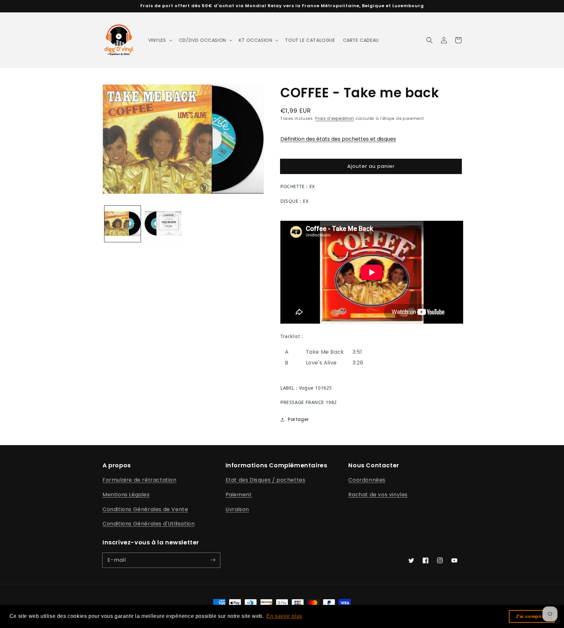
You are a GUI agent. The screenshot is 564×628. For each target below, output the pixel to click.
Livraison (237, 509)
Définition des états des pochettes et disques (338, 139)
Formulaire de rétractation (139, 480)
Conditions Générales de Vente (145, 509)
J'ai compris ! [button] (532, 616)
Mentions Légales (126, 494)
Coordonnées (366, 480)
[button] (159, 40)
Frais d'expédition (334, 118)
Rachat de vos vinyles (378, 494)
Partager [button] (298, 419)
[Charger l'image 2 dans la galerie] (162, 223)
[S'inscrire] (213, 560)
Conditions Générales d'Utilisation (148, 523)
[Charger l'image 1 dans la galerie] (122, 223)
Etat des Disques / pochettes (266, 480)
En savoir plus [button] (284, 616)
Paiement (239, 494)
